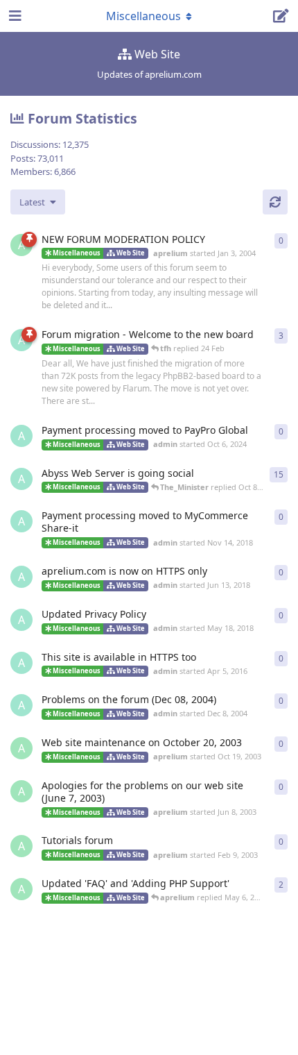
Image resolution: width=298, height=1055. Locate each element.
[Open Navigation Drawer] (14, 16)
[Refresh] (275, 201)
